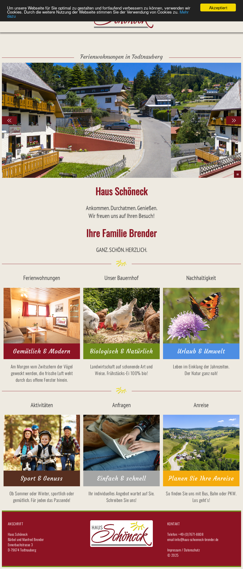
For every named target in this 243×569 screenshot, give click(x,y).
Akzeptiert (218, 7)
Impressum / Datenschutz (183, 549)
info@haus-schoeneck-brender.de (197, 539)
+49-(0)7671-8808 (191, 534)
